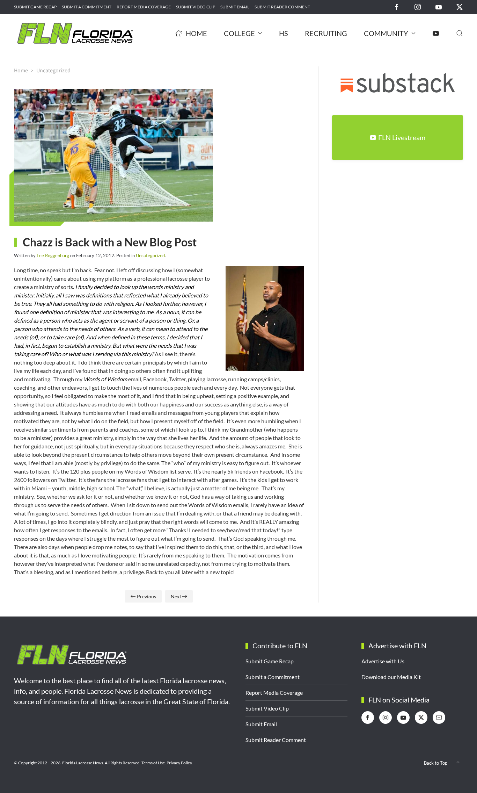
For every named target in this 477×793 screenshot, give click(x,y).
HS (283, 33)
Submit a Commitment (86, 6)
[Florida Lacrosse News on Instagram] (417, 6)
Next (176, 596)
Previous (146, 596)
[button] (459, 33)
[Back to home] (75, 33)
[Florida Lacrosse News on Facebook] (396, 6)
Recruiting (326, 33)
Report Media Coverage (144, 6)
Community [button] (386, 33)
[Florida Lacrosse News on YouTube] (438, 6)
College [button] (239, 33)
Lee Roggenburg (53, 255)
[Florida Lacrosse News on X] (459, 6)
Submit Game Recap (35, 6)
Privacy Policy (179, 762)
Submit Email (234, 6)
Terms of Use (153, 762)
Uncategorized (150, 255)
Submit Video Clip (195, 6)
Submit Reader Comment (282, 6)
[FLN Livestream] (435, 33)
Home (196, 33)
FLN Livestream (401, 137)
